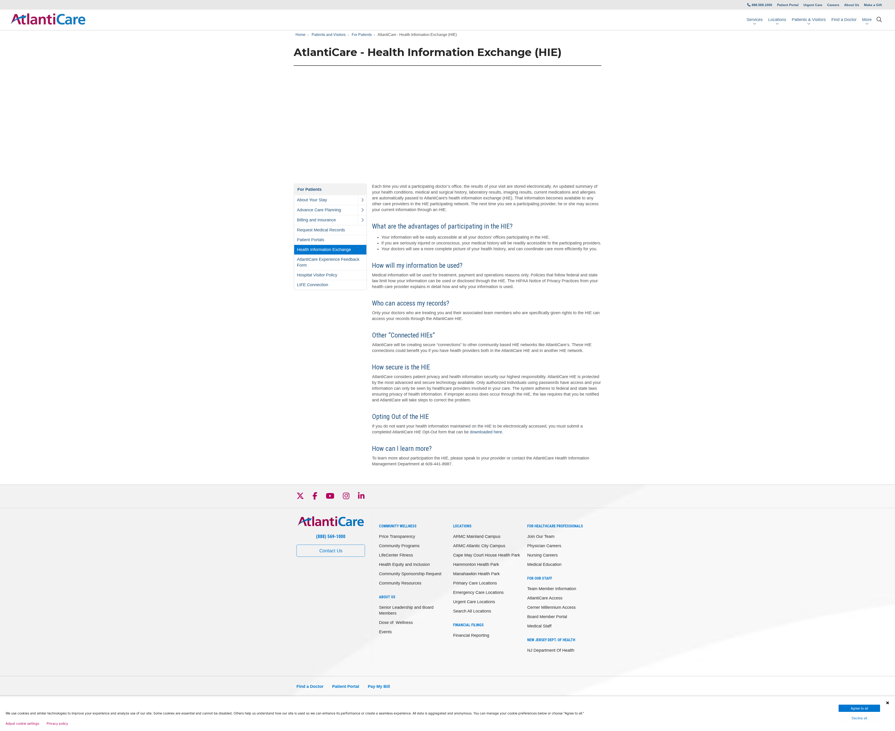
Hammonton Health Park (476, 564)
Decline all (859, 718)
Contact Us (330, 550)
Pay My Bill (379, 686)
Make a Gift (873, 5)
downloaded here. (486, 432)
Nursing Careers (542, 555)
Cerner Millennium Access (551, 607)
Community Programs (399, 545)
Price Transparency (397, 536)
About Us (851, 5)
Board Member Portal (547, 616)
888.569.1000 (762, 5)
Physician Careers (544, 545)
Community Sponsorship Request (410, 573)
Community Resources (400, 583)
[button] (362, 200)
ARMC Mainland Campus (476, 536)
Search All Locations (472, 611)
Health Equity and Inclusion (404, 564)
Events (385, 632)
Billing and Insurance (316, 220)
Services (755, 19)
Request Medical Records (321, 230)
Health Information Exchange (324, 249)
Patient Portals (310, 239)
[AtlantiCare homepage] (48, 19)
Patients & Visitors (809, 19)
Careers (833, 5)
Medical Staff (539, 626)
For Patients (309, 189)
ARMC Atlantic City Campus (479, 545)
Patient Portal (788, 5)
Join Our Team (540, 536)
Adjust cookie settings (22, 723)
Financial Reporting (471, 635)
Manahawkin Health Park (476, 573)
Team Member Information (551, 588)
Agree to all (859, 708)
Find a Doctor (844, 19)
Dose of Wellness (396, 622)
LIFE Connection (312, 284)
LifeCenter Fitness (396, 555)
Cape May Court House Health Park (486, 555)
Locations (777, 19)
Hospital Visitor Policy (317, 275)
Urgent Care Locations (474, 601)
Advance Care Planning (319, 210)
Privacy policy (57, 723)
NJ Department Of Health (550, 650)
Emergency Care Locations (478, 592)
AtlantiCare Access (544, 598)
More (867, 19)
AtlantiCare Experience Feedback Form (328, 262)
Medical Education (544, 564)
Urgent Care (812, 5)
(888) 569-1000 (330, 536)
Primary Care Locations (475, 583)
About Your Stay (312, 200)
